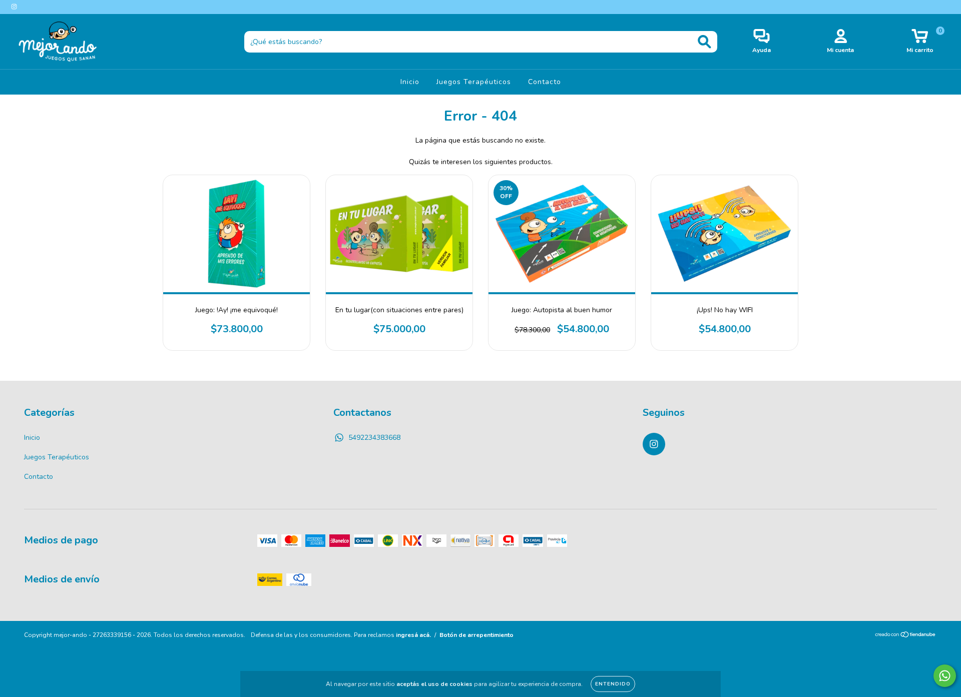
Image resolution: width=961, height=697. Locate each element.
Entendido (613, 683)
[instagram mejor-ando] (14, 7)
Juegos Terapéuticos (473, 82)
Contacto (544, 82)
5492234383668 (374, 437)
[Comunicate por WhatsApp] (944, 675)
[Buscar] (704, 42)
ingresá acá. (413, 635)
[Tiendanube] (905, 636)
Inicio (409, 82)
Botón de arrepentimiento (476, 635)
